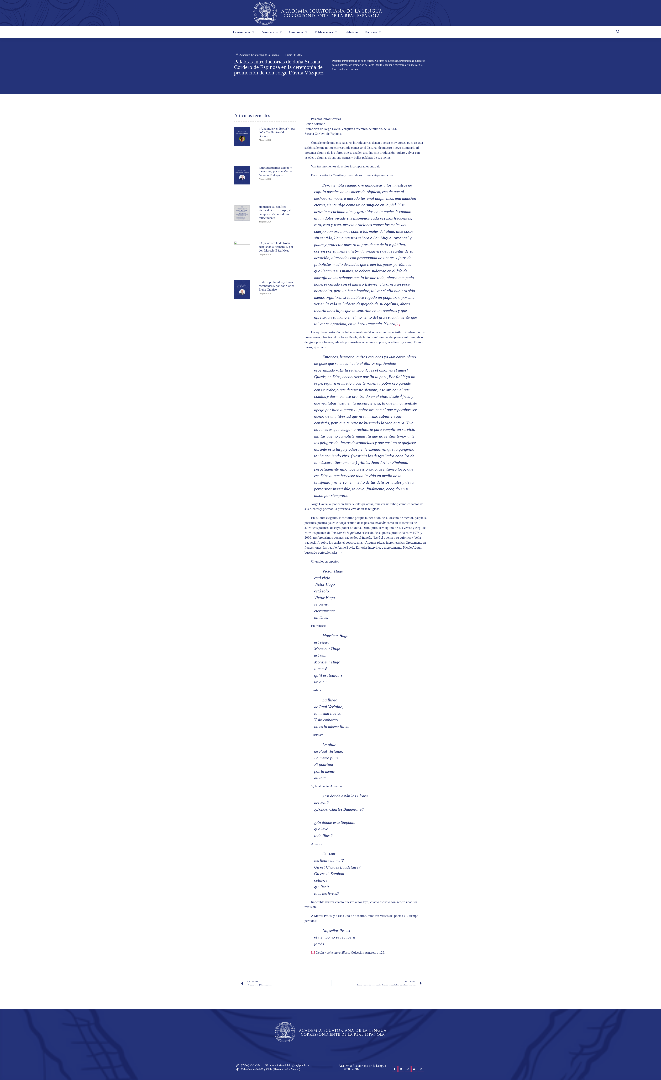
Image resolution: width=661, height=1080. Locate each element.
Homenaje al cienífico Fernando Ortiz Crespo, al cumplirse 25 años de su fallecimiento (275, 212)
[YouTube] (414, 1069)
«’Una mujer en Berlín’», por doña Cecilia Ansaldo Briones (277, 132)
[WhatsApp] (421, 1069)
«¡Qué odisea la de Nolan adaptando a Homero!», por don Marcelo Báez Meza (276, 246)
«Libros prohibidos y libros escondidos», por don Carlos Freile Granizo (276, 285)
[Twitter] (401, 1069)
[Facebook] (395, 1069)
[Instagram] (408, 1069)
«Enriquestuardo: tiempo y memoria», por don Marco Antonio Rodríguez (275, 171)
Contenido (296, 32)
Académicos (269, 32)
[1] (397, 323)
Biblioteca (351, 32)
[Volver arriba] (653, 1072)
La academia (241, 32)
